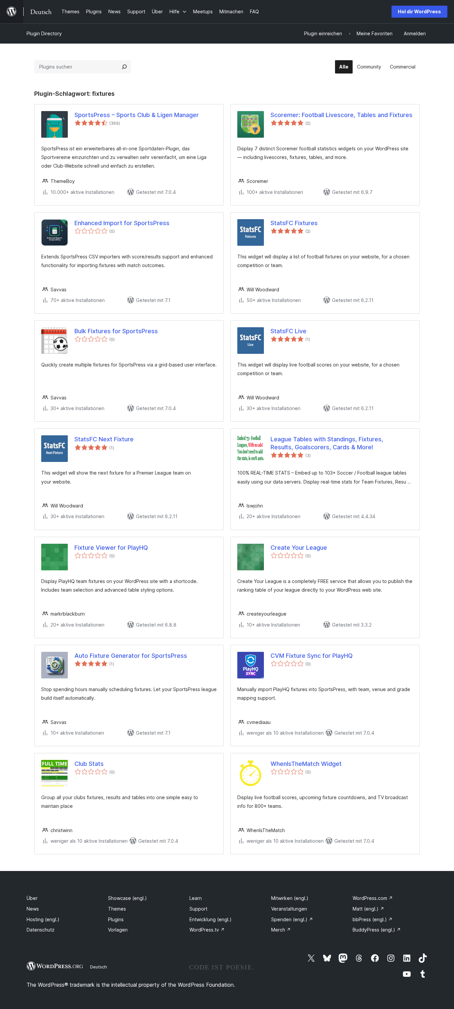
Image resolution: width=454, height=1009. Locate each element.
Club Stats (89, 763)
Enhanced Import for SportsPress (122, 222)
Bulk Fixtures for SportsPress (116, 331)
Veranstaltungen (289, 909)
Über (32, 898)
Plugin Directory (44, 33)
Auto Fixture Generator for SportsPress (130, 655)
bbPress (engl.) (373, 919)
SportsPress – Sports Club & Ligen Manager (136, 114)
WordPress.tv (207, 930)
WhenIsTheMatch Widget (306, 763)
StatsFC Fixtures (294, 222)
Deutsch (98, 966)
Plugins (116, 919)
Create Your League (299, 547)
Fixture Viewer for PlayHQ (111, 547)
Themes (117, 909)
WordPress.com (373, 898)
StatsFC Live (288, 331)
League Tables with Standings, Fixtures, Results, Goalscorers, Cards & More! (327, 443)
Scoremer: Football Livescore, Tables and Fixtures (341, 114)
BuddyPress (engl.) (377, 930)
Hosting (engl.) (43, 919)
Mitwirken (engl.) (289, 898)
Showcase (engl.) (127, 898)
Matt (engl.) (368, 909)
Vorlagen (118, 930)
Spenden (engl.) (292, 919)
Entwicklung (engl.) (210, 919)
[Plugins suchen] (124, 66)
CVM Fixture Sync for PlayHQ (312, 655)
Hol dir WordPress (419, 11)
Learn (195, 898)
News (33, 909)
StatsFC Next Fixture (104, 439)
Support (198, 909)
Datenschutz (41, 930)
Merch (281, 930)
